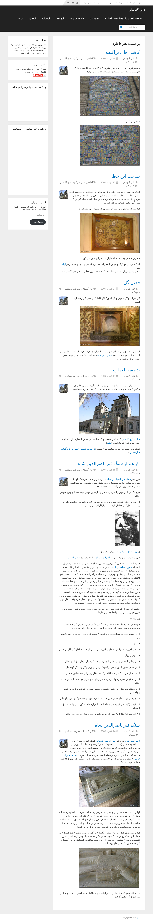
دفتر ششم (132, 3)
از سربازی (46, 18)
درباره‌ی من (94, 18)
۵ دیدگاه (130, 62)
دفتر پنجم (142, 3)
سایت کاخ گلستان (131, 439)
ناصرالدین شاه (104, 355)
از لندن (20, 18)
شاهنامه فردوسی (77, 18)
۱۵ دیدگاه (135, 379)
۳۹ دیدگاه (135, 473)
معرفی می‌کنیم (72, 288)
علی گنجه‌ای (137, 9)
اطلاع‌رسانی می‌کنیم (83, 58)
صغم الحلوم (74, 557)
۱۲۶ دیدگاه (134, 734)
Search (121, 27)
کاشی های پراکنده (123, 52)
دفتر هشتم (109, 3)
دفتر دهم (88, 3)
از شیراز (32, 18)
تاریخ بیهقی (60, 18)
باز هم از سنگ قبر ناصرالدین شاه (109, 463)
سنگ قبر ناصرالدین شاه (119, 479)
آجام (64, 264)
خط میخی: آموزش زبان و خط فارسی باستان (124, 18)
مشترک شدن (38, 222)
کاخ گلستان (65, 58)
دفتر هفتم (121, 3)
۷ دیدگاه (130, 186)
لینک (109, 442)
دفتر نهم (98, 3)
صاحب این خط (126, 176)
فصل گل (132, 282)
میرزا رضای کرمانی (129, 551)
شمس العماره (126, 370)
